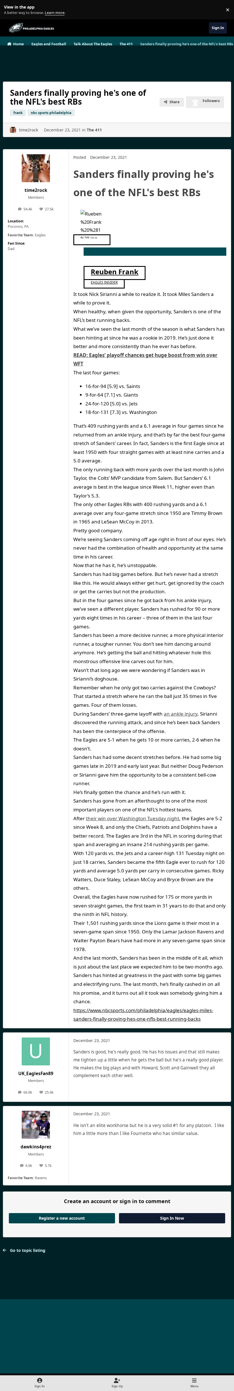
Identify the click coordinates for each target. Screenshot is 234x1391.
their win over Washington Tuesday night (132, 818)
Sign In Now (172, 1218)
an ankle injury (180, 713)
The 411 (94, 130)
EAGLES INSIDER (104, 282)
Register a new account (62, 1218)
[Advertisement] (117, 61)
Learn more (11, 10)
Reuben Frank (114, 271)
